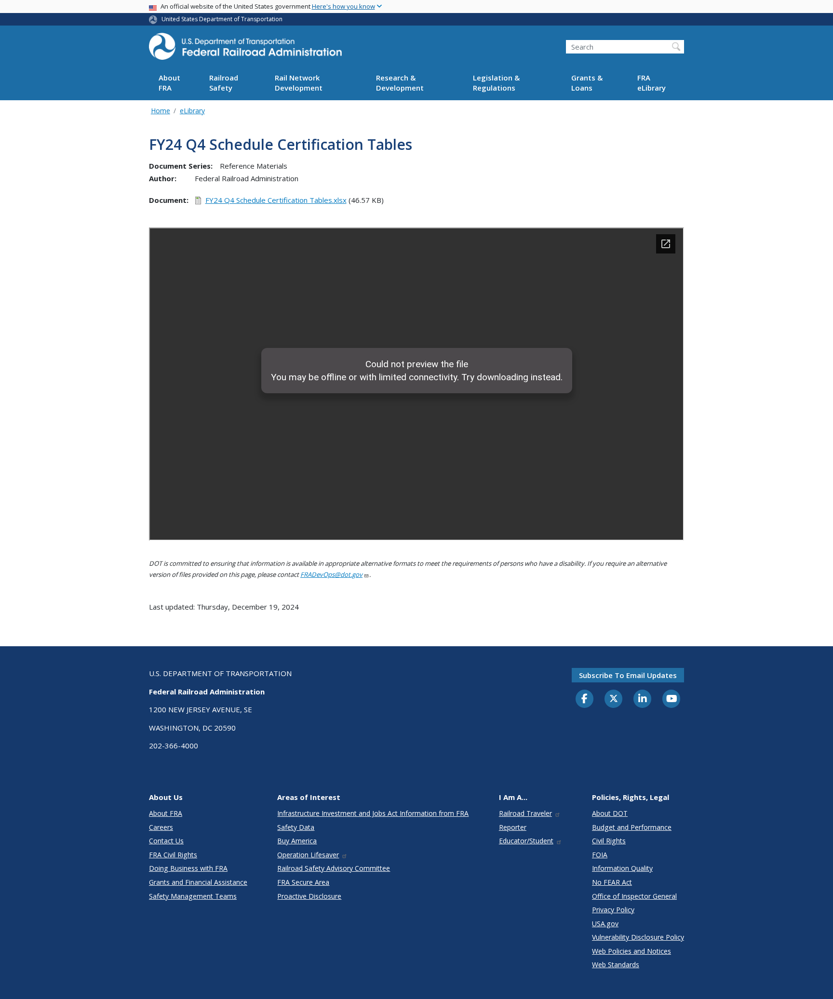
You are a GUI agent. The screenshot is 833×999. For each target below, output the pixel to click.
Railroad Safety (223, 83)
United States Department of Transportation (221, 19)
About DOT (610, 813)
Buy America (297, 840)
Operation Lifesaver (308, 854)
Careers (161, 827)
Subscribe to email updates (628, 675)
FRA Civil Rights (173, 854)
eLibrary (192, 110)
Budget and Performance (632, 827)
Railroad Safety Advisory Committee (333, 868)
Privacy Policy (613, 909)
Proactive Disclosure (309, 896)
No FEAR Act (612, 882)
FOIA (599, 854)
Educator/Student (526, 840)
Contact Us (166, 840)
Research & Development (400, 83)
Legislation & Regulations (496, 83)
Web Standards (615, 964)
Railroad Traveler (525, 813)
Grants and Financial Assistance (198, 882)
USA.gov (605, 923)
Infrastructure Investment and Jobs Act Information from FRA (373, 813)
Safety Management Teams (193, 896)
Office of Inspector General (634, 896)
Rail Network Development (298, 83)
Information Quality (622, 868)
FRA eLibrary (651, 83)
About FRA (169, 83)
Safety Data (295, 827)
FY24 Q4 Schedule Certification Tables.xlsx (276, 200)
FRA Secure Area (303, 882)
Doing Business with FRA (188, 868)
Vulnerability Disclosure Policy (638, 937)
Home (160, 110)
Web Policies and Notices (631, 951)
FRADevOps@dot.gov (331, 574)
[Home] (245, 49)
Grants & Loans (587, 83)
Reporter (512, 827)
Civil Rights (609, 840)
